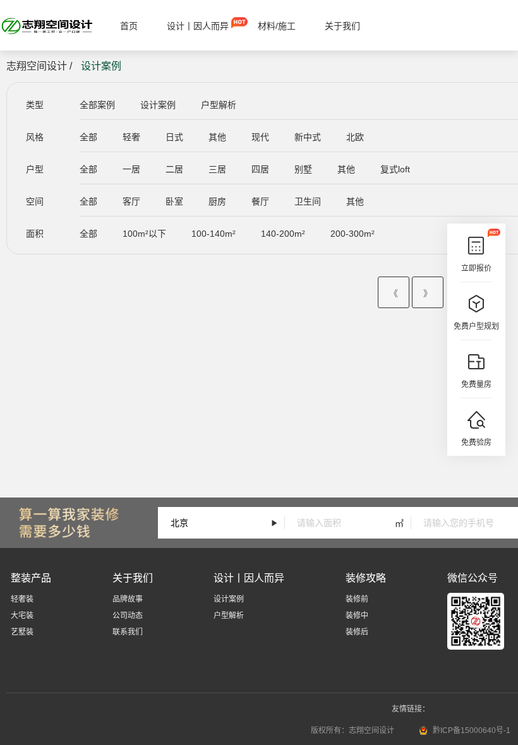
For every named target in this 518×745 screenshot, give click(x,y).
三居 (217, 169)
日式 (174, 137)
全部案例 (97, 105)
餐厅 (260, 201)
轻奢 (131, 137)
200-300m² (352, 234)
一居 (131, 169)
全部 (88, 137)
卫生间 (307, 201)
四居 (260, 169)
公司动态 (127, 615)
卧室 (174, 201)
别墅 (303, 169)
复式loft (395, 169)
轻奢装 (22, 599)
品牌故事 (127, 599)
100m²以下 (144, 234)
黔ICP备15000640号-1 (471, 730)
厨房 (217, 201)
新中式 (307, 137)
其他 (217, 137)
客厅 (131, 201)
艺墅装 (22, 632)
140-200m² (283, 234)
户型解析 (218, 105)
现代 (260, 137)
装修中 (357, 615)
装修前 (357, 599)
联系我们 (127, 632)
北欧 (355, 137)
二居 (174, 169)
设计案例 (158, 105)
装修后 (357, 632)
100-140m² (213, 234)
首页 (129, 26)
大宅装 (22, 615)
